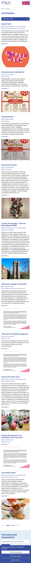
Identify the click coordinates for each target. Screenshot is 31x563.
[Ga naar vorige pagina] (5, 525)
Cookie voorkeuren (15, 560)
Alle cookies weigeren (15, 556)
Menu (27, 3)
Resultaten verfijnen (8, 19)
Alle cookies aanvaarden (15, 552)
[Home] (6, 3)
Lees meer (4, 43)
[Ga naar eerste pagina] (2, 525)
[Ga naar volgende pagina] (16, 525)
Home (2, 8)
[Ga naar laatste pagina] (18, 525)
